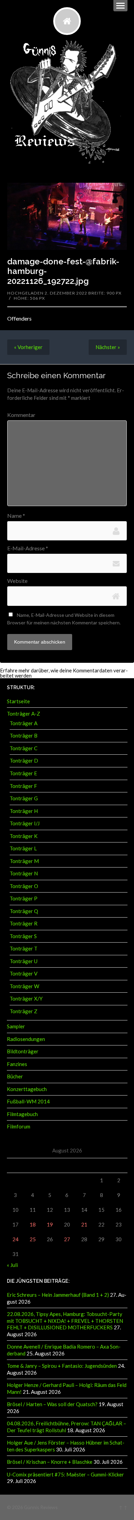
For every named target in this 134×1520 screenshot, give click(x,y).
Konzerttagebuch (27, 1089)
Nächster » (108, 347)
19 (50, 1224)
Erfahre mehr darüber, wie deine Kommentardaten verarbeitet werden (64, 673)
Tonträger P (23, 898)
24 (15, 1239)
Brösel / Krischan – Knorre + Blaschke (49, 1462)
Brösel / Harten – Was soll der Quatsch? (52, 1404)
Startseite (18, 701)
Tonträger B (23, 735)
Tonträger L (23, 848)
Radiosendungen (26, 1039)
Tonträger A (23, 723)
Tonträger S (23, 936)
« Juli (12, 1265)
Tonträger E (23, 773)
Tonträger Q (24, 911)
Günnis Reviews (41, 1507)
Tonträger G (24, 798)
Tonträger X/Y (26, 998)
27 (67, 1239)
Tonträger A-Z (23, 713)
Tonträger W (24, 986)
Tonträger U (23, 961)
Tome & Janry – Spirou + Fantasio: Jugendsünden (62, 1366)
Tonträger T (23, 948)
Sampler (16, 1026)
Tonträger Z (23, 1011)
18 (33, 1224)
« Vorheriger (28, 347)
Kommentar (21, 415)
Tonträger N (24, 873)
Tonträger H (24, 811)
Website (17, 581)
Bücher (15, 1076)
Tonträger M (24, 861)
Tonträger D (24, 760)
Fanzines (17, 1064)
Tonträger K (23, 836)
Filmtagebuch (22, 1114)
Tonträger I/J (25, 823)
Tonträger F (23, 786)
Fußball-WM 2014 (28, 1101)
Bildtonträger (22, 1051)
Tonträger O (24, 886)
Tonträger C (23, 748)
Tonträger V (23, 973)
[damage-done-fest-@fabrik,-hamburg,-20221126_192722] (66, 216)
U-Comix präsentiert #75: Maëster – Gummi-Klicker (65, 1474)
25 (33, 1239)
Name (16, 515)
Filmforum (18, 1126)
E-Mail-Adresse (27, 548)
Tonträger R (23, 923)
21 (84, 1224)
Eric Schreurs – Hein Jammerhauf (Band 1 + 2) (58, 1295)
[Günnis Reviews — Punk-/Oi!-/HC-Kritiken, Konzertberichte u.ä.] (67, 21)
